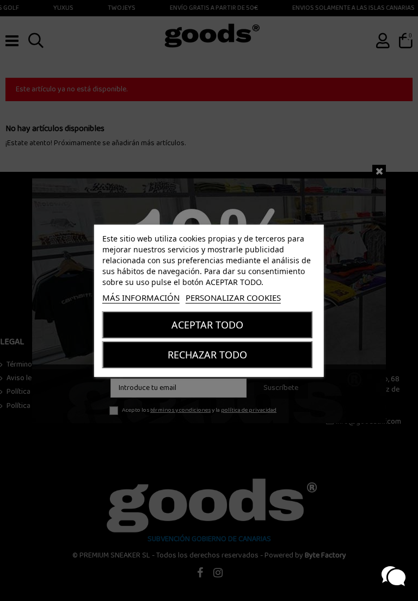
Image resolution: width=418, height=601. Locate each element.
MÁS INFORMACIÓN (141, 297)
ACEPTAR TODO (207, 324)
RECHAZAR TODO (207, 354)
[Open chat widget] (393, 576)
